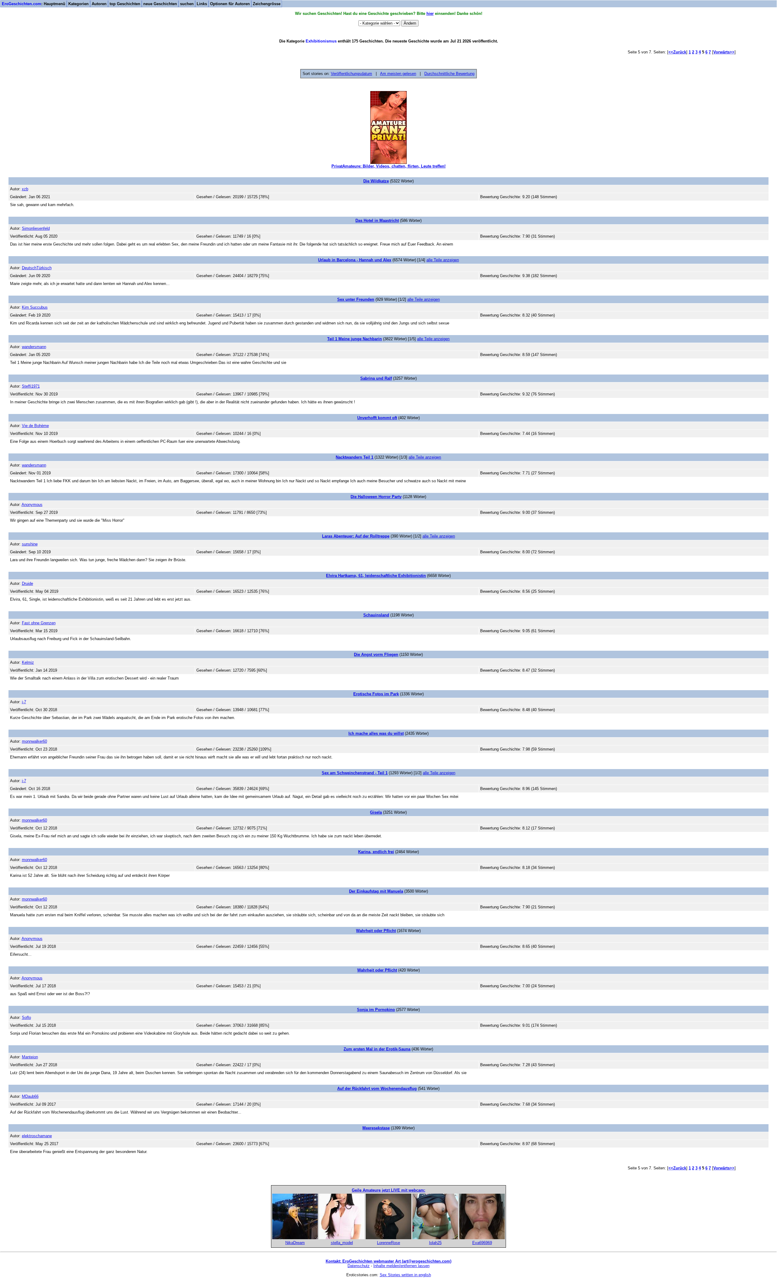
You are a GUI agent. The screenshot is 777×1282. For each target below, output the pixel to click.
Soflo (26, 1017)
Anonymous (32, 504)
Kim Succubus (35, 307)
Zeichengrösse (266, 4)
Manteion (30, 1057)
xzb (25, 189)
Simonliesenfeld (36, 228)
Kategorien (78, 4)
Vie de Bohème (35, 425)
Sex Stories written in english (405, 1275)
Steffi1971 (31, 386)
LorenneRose (388, 1242)
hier (430, 13)
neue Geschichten (160, 4)
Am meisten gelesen (398, 73)
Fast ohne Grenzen (39, 623)
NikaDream (295, 1242)
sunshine (30, 544)
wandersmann (34, 346)
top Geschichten (125, 4)
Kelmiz (28, 662)
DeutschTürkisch (37, 268)
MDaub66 (30, 1096)
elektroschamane (37, 1136)
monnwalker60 (34, 741)
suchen (187, 4)
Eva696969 (482, 1242)
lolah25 (435, 1242)
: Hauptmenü (33, 4)
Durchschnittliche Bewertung (449, 73)
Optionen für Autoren (230, 4)
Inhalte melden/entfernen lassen (401, 1265)
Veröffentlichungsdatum (351, 73)
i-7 (24, 702)
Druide (27, 583)
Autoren (99, 4)
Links (202, 4)
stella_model (342, 1242)
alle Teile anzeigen (442, 260)
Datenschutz (359, 1265)
